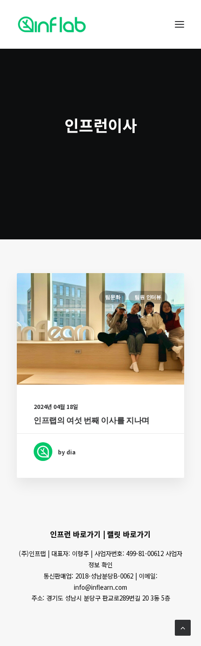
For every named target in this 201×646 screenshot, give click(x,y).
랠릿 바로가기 (129, 534)
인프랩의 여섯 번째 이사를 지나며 (92, 420)
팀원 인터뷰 (148, 297)
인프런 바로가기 (75, 534)
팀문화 (112, 297)
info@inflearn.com (100, 587)
